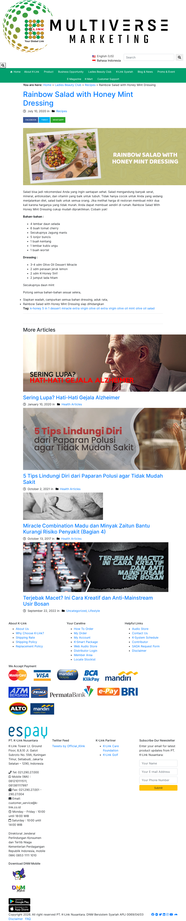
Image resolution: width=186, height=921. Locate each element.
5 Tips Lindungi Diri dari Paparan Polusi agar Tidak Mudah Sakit (93, 479)
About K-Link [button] (31, 71)
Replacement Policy (29, 646)
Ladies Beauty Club (68, 85)
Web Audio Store (85, 646)
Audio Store (140, 629)
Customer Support (108, 78)
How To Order (83, 629)
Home (17, 71)
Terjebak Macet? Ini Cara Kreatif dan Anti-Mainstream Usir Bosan (88, 601)
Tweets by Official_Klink (68, 746)
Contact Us (140, 633)
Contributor (140, 642)
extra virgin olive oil (114, 308)
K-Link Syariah (124, 71)
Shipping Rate (25, 637)
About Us (22, 629)
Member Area (83, 655)
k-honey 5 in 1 (39, 308)
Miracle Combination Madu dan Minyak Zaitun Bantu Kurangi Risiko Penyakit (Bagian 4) (86, 529)
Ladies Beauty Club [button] (99, 71)
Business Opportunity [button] (71, 71)
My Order (80, 633)
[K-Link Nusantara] (85, 25)
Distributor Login (85, 650)
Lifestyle (94, 611)
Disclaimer (139, 650)
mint (132, 308)
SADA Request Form (146, 646)
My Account (82, 637)
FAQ (28, 919)
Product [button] (48, 71)
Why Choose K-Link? (30, 633)
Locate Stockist (85, 659)
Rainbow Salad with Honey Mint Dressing (78, 98)
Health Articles (72, 404)
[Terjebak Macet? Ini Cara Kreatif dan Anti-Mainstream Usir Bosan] (95, 567)
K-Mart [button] (89, 78)
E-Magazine (74, 78)
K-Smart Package (86, 642)
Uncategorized (76, 611)
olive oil (141, 308)
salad (151, 308)
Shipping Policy (26, 642)
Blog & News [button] (145, 71)
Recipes (90, 85)
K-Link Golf (110, 755)
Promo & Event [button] (166, 71)
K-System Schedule (145, 637)
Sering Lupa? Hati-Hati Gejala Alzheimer (71, 397)
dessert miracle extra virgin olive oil (75, 308)
